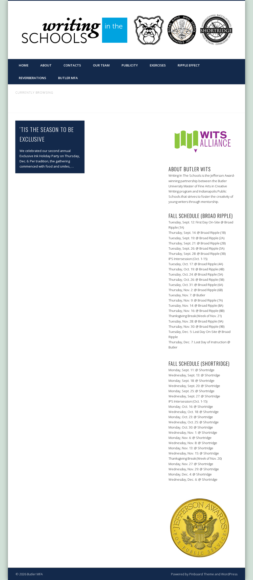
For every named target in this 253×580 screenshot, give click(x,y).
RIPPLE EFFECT (189, 65)
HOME (23, 65)
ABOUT (46, 65)
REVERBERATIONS (32, 78)
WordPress (229, 574)
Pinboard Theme (201, 574)
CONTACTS (72, 65)
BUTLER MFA (68, 78)
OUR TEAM (101, 65)
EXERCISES (158, 65)
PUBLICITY (130, 65)
